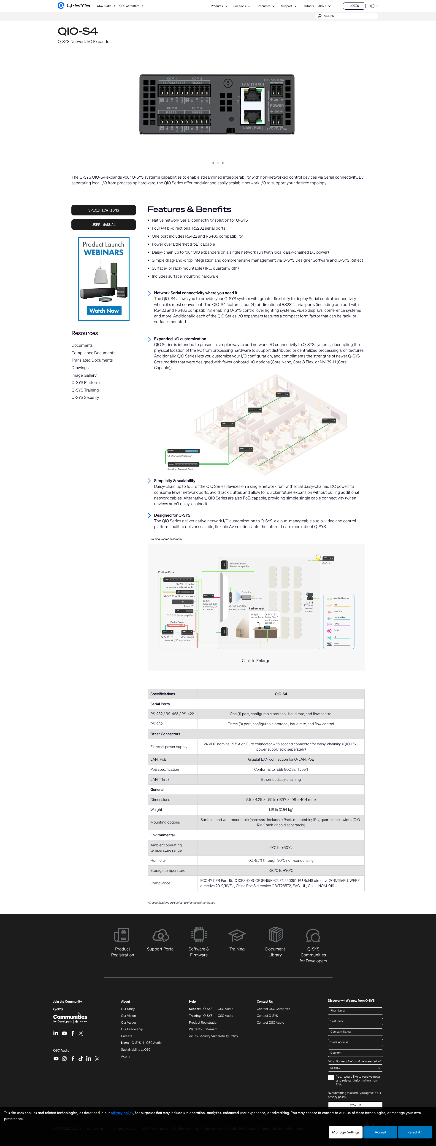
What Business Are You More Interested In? (354, 1061)
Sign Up (355, 1105)
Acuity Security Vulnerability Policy (213, 1036)
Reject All (415, 1132)
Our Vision (128, 1016)
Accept (380, 1132)
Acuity (125, 1056)
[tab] (166, 539)
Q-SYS (58, 1009)
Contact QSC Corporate (273, 1009)
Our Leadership (132, 1029)
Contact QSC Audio (270, 1022)
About (322, 6)
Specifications (103, 210)
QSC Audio (61, 1052)
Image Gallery (84, 375)
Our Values (128, 1022)
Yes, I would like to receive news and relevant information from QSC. (358, 1081)
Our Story (128, 1009)
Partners (308, 6)
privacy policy (337, 1097)
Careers (126, 1036)
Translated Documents (92, 360)
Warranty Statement (203, 1029)
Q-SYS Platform (85, 382)
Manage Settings (345, 1132)
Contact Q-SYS (267, 1016)
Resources (264, 6)
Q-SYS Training (85, 390)
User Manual (104, 224)
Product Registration (203, 1022)
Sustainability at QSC (136, 1049)
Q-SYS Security (85, 397)
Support (286, 6)
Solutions (239, 6)
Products (217, 6)
